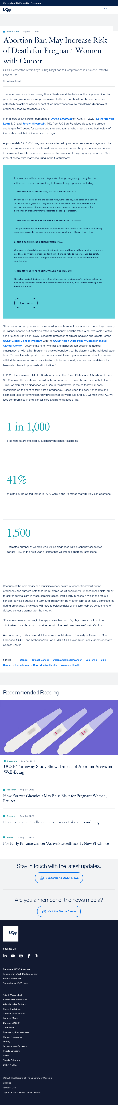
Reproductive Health (45, 665)
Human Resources (12, 1037)
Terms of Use (9, 1087)
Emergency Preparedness (16, 1032)
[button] (106, 8)
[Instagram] (22, 956)
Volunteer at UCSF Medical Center (20, 973)
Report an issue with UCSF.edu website (22, 1092)
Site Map (7, 1082)
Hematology (22, 665)
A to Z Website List (12, 995)
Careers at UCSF (11, 1023)
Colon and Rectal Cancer (67, 659)
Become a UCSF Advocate (16, 969)
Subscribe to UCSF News (62, 877)
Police (6, 1055)
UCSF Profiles (10, 1065)
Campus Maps (10, 1018)
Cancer (24, 659)
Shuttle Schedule (11, 1060)
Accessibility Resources (15, 999)
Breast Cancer (40, 659)
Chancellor (8, 1027)
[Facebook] (31, 956)
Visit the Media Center (62, 911)
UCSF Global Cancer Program (22, 340)
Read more (26, 303)
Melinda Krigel (13, 81)
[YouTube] (14, 956)
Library (6, 1041)
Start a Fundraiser (12, 978)
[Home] (7, 10)
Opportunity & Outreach (15, 1046)
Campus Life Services (14, 1013)
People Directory (11, 1050)
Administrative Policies (14, 1004)
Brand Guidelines (11, 1009)
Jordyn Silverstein (33, 123)
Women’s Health (70, 665)
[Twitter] (39, 956)
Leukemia (91, 659)
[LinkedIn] (6, 956)
